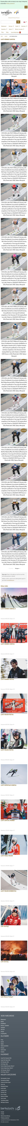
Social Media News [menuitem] (15, 32)
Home (2, 36)
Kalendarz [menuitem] (23, 26)
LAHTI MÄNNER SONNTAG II (8, 609)
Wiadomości (3, 1019)
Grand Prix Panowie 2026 (6, 1058)
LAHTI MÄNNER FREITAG (7, 679)
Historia (2, 1031)
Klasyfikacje (3, 1023)
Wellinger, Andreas (5, 1102)
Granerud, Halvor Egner (6, 1082)
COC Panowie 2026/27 (5, 1070)
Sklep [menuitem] (7, 32)
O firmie (2, 1114)
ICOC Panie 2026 (4, 1064)
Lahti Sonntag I (5, 926)
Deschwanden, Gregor (5, 1078)
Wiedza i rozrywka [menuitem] (19, 29)
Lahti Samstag (4, 962)
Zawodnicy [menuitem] (3, 29)
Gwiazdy (2, 1052)
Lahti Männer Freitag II (7, 997)
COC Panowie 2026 (5, 1062)
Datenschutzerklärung (5, 1116)
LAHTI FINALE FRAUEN (7, 856)
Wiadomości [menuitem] (3, 26)
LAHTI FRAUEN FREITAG (7, 714)
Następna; (17, 568)
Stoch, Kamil (3, 1098)
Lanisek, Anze (4, 1090)
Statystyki (3, 1027)
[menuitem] (24, 22)
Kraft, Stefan (3, 1088)
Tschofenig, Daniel (4, 1100)
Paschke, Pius (3, 1092)
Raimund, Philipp (4, 1096)
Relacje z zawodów (5, 1025)
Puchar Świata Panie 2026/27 (7, 1068)
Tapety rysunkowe (4, 1046)
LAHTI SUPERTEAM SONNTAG (8, 785)
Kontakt (2, 1112)
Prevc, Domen (4, 1094)
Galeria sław (3, 1050)
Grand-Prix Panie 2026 (5, 1060)
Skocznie (3, 1029)
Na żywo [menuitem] (10, 26)
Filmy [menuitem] (2, 32)
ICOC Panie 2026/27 (5, 1072)
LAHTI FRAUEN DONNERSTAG (8, 891)
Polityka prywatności (10, 3)
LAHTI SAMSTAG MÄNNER (8, 820)
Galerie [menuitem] (10, 29)
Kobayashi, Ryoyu (4, 1086)
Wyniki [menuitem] (16, 26)
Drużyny (2, 1048)
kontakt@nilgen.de (10, 580)
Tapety (2, 1044)
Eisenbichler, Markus (5, 1080)
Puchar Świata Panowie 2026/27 (7, 1066)
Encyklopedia (3, 1033)
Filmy (2, 1039)
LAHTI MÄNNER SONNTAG (8, 644)
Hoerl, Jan (3, 1084)
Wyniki (2, 1021)
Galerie (6, 36)
